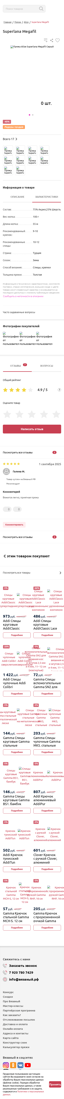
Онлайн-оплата (13, 1028)
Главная (8, 22)
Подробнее (17, 635)
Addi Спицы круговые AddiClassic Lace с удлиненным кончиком (45, 628)
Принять (55, 1084)
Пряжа (17, 22)
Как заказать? (12, 1015)
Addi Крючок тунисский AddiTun (13, 858)
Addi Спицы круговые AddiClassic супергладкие (13, 626)
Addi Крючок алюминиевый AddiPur (44, 800)
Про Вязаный (11, 1001)
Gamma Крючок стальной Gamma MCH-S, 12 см (16, 917)
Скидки (8, 996)
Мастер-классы (13, 1005)
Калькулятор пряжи (16, 1047)
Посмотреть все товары (16, 572)
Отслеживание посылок (19, 1019)
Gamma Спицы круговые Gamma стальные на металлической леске (17, 745)
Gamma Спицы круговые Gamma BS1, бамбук (16, 800)
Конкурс (8, 992)
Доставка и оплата (15, 1024)
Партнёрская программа (19, 1010)
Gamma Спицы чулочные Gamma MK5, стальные (46, 741)
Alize (26, 22)
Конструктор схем (15, 1042)
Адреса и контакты (15, 1033)
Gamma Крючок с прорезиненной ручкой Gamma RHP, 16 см (46, 919)
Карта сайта (10, 1037)
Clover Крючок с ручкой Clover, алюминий (45, 858)
